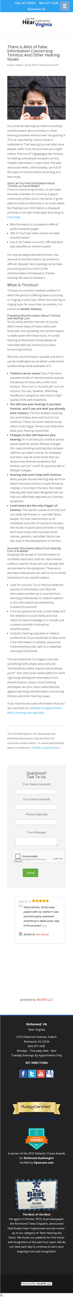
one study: (13, 217)
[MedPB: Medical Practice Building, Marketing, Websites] (36, 1283)
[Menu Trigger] (64, 6)
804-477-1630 (48, 3)
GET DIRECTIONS (36, 1063)
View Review (42, 934)
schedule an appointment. (45, 747)
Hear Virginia (16, 65)
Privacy (30, 1279)
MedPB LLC (45, 999)
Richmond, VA (36, 9)
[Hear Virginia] (36, 28)
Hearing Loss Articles (49, 65)
